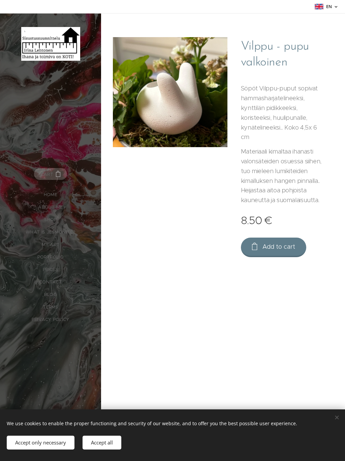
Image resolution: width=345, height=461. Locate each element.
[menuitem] (50, 194)
